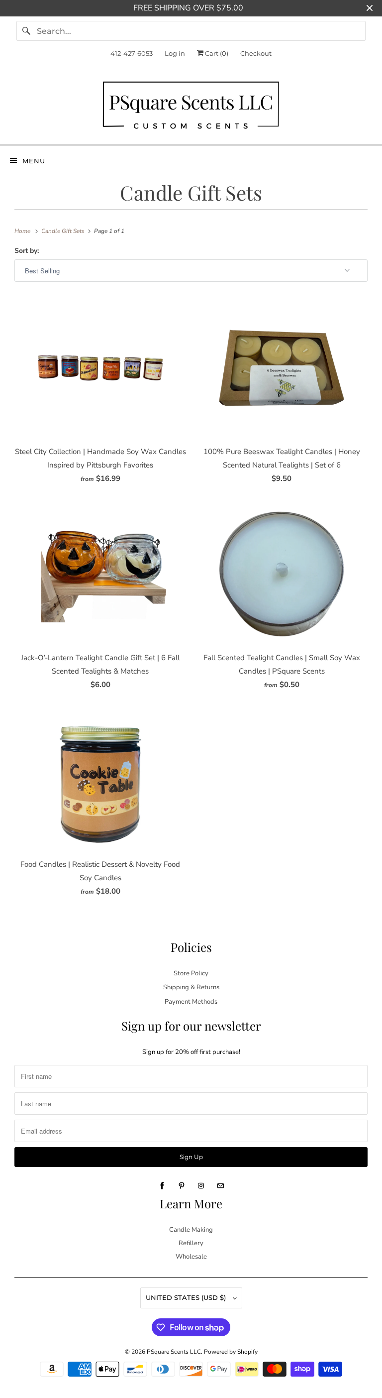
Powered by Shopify (231, 1352)
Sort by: (26, 250)
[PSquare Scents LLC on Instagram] (200, 1185)
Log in (175, 53)
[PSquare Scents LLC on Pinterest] (181, 1185)
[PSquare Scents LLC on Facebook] (162, 1185)
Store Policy (191, 973)
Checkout (256, 53)
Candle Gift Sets (191, 192)
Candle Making (191, 1229)
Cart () (215, 53)
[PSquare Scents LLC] (191, 107)
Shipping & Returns (191, 987)
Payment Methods (191, 1001)
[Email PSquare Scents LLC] (220, 1185)
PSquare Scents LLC (174, 1352)
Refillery (191, 1243)
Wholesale (191, 1256)
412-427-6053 (131, 53)
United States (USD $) (187, 1297)
